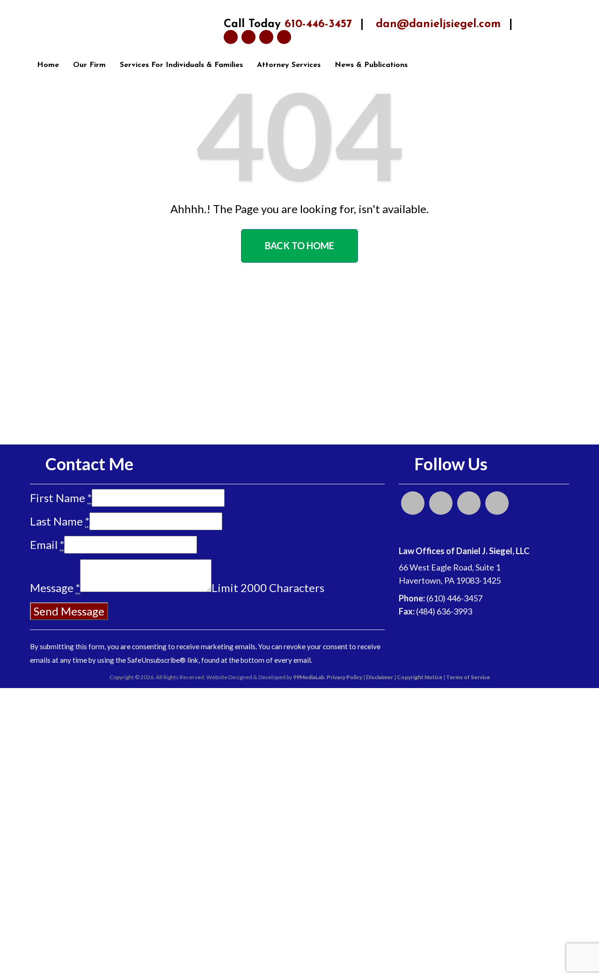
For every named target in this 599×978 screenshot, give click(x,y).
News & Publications (371, 65)
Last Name (59, 521)
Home (48, 65)
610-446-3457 (318, 24)
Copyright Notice (419, 677)
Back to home (299, 245)
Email (47, 544)
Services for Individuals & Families (181, 65)
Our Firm (89, 65)
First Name (61, 497)
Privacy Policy (344, 677)
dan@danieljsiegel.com (438, 24)
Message (55, 587)
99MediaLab (308, 677)
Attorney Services (289, 65)
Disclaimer (379, 677)
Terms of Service (468, 677)
